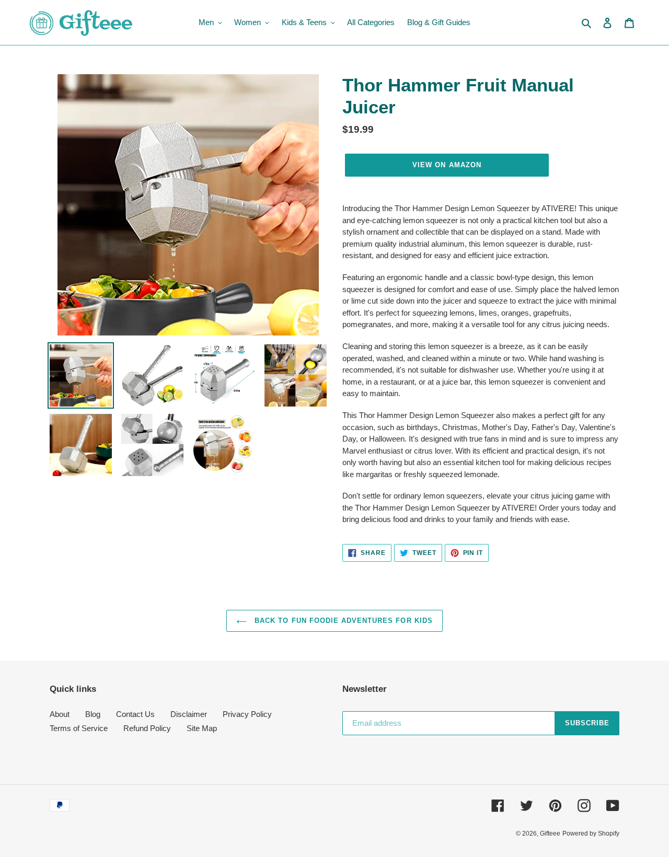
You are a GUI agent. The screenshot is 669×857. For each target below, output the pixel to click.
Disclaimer (188, 714)
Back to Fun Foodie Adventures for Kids (342, 620)
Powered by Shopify (590, 833)
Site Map (202, 728)
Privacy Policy (247, 714)
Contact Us (135, 714)
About (60, 714)
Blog (92, 714)
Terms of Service (79, 728)
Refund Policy (147, 728)
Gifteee (550, 833)
